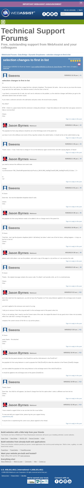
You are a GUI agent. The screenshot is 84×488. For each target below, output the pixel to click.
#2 (80, 125)
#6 (80, 213)
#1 (80, 75)
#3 (80, 144)
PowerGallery (14, 450)
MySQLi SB (23, 438)
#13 (80, 382)
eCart (42, 438)
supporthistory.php (7, 416)
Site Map (23, 475)
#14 (80, 404)
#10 (80, 292)
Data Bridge (22, 55)
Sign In (80, 10)
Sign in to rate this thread (74, 58)
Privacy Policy (15, 475)
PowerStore (4, 450)
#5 (80, 188)
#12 (80, 352)
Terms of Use (5, 475)
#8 (80, 252)
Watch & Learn (18, 461)
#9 (80, 267)
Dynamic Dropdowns (37, 55)
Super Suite (4, 438)
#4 (80, 159)
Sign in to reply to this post (74, 119)
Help (35, 461)
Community (28, 461)
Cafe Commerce (25, 456)
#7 (80, 227)
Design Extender (34, 438)
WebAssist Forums (9, 55)
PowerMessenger (25, 450)
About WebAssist (6, 461)
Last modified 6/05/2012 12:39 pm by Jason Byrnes (46, 67)
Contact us (42, 461)
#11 (80, 329)
